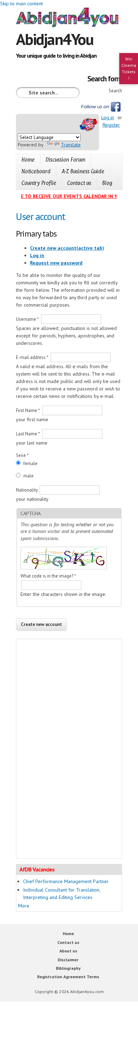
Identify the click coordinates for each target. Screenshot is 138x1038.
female (30, 463)
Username (27, 319)
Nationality (27, 490)
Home (28, 160)
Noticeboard (36, 171)
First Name (28, 410)
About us (68, 950)
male (28, 476)
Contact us (79, 183)
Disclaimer (68, 959)
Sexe (22, 455)
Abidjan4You (54, 39)
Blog (107, 183)
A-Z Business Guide (83, 171)
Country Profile (39, 183)
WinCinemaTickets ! (128, 68)
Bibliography (68, 968)
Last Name (28, 434)
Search (115, 91)
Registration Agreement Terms (68, 976)
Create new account (67, 248)
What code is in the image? (48, 576)
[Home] (69, 18)
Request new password (56, 263)
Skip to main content (21, 3)
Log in (107, 117)
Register (111, 125)
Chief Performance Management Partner (66, 881)
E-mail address (32, 357)
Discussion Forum (65, 160)
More (23, 906)
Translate (71, 144)
